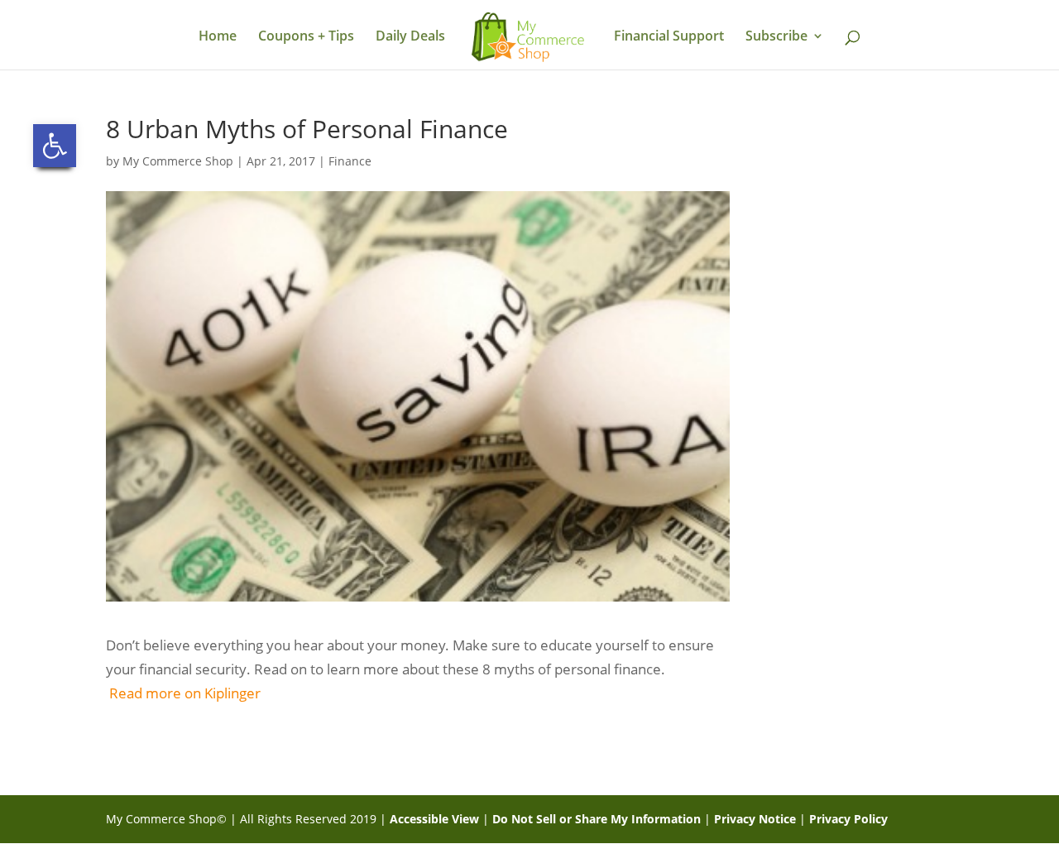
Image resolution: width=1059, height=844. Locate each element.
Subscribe (776, 37)
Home (218, 37)
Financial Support (669, 37)
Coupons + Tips (306, 37)
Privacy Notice (755, 819)
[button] (54, 145)
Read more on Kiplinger (185, 693)
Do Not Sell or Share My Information (596, 819)
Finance (349, 161)
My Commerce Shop (177, 161)
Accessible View (434, 819)
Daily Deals (410, 37)
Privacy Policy (848, 819)
